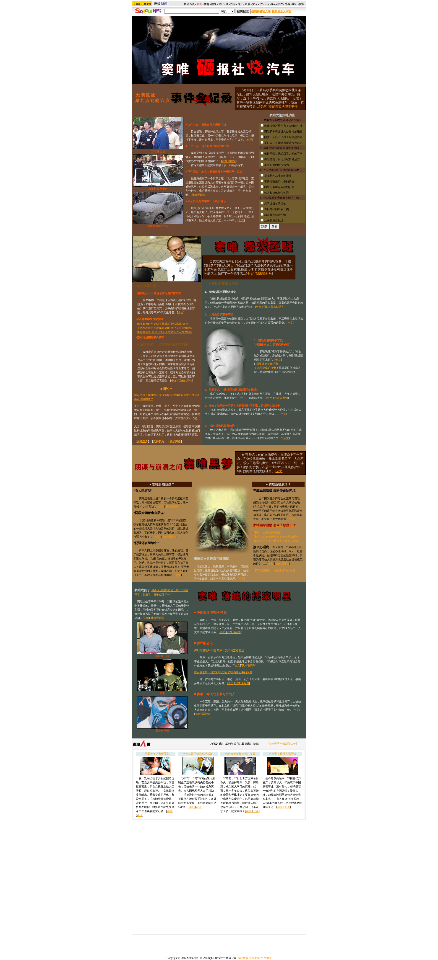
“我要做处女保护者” (267, 363)
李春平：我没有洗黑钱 (282, 753)
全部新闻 (254, 958)
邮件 (280, 4)
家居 (247, 4)
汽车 (233, 4)
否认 (266, 306)
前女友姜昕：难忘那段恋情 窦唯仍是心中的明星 (223, 672)
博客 (287, 4)
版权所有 (242, 958)
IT (227, 4)
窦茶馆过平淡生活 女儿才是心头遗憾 (276, 540)
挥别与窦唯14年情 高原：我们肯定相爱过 (219, 650)
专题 (263, 106)
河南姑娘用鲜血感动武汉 (198, 753)
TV (261, 4)
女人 (255, 4)
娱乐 (214, 4)
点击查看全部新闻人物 (282, 743)
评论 (139, 815)
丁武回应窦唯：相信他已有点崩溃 (274, 570)
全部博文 (266, 958)
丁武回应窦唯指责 (265, 367)
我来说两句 (229, 161)
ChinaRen (270, 4)
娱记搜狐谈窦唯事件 (283, 106)
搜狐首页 (189, 4)
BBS (294, 4)
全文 (241, 220)
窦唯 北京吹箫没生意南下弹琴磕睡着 (276, 536)
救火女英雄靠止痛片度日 (240, 753)
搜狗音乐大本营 (281, 11)
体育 (206, 4)
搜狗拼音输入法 (261, 11)
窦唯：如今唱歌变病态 (268, 532)
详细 (146, 617)
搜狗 (302, 4)
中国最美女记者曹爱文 (155, 753)
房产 (240, 4)
